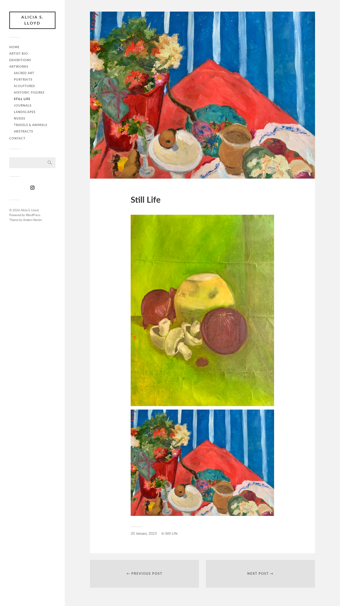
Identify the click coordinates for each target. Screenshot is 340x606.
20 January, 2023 (144, 533)
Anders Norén (32, 220)
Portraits (23, 79)
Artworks (18, 66)
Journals (22, 105)
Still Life (22, 99)
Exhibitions (20, 60)
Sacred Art (24, 73)
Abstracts (23, 131)
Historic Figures (29, 92)
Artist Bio (18, 53)
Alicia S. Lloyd (32, 20)
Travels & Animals (30, 125)
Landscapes (24, 112)
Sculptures (24, 86)
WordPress (33, 215)
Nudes (19, 118)
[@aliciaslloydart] (32, 189)
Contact (17, 138)
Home (14, 47)
